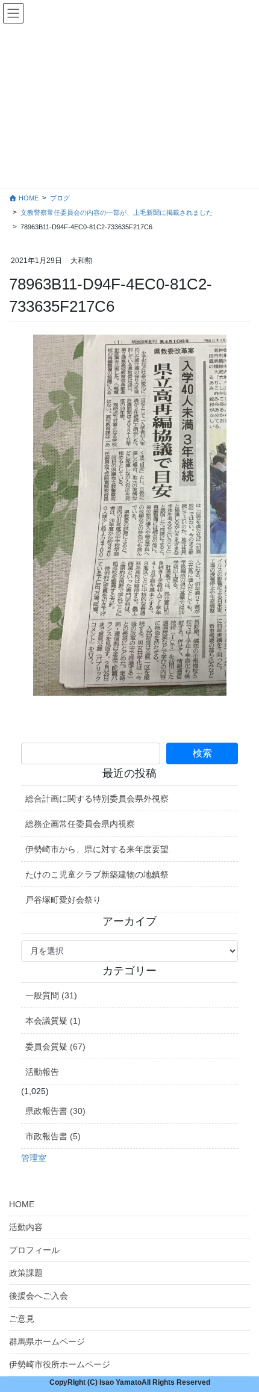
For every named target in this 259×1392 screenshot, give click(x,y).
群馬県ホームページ (47, 1341)
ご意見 (21, 1318)
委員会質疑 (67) (55, 1046)
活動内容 (26, 1227)
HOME (21, 1204)
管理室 (33, 1158)
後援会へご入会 (38, 1296)
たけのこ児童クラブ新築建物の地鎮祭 (97, 874)
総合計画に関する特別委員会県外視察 (97, 798)
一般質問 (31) (51, 995)
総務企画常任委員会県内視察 (80, 824)
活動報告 (42, 1072)
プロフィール (34, 1250)
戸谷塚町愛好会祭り (63, 900)
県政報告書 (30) (55, 1111)
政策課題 (26, 1273)
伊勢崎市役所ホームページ (59, 1364)
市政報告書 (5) (53, 1136)
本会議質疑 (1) (53, 1020)
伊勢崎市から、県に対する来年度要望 (97, 849)
